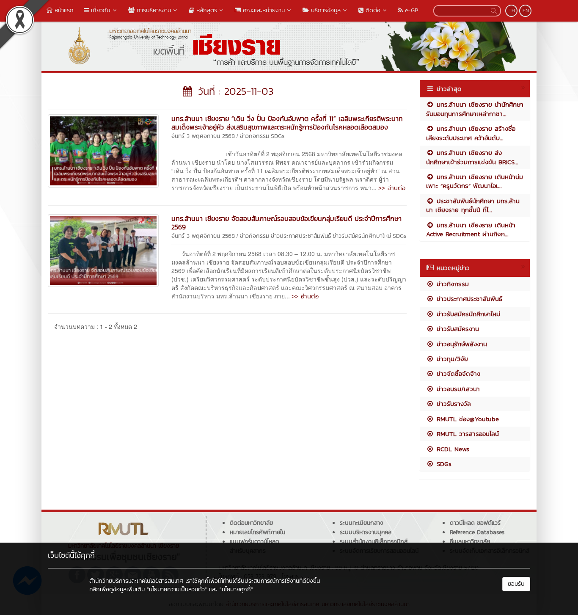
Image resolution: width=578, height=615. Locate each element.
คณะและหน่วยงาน (263, 10)
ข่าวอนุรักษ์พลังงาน (460, 344)
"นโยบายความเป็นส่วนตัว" (177, 589)
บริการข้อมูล (325, 10)
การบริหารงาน (153, 10)
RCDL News (451, 449)
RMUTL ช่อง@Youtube (466, 419)
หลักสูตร (205, 10)
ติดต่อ (371, 10)
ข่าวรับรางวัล (452, 403)
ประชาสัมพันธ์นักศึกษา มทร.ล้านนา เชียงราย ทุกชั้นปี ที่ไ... (473, 205)
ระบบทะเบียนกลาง (361, 522)
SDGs (277, 136)
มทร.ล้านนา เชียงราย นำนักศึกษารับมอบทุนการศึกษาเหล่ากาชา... (474, 108)
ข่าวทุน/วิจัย (451, 359)
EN (526, 10)
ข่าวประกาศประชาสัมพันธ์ (301, 236)
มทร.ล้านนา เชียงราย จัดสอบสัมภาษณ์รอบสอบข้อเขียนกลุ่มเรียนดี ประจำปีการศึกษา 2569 (286, 222)
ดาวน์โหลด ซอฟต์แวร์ (475, 522)
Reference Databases (477, 532)
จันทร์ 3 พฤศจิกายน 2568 (203, 136)
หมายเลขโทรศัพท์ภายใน (257, 532)
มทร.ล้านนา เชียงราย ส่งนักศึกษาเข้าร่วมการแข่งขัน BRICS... (472, 157)
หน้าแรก (63, 10)
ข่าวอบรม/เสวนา (457, 389)
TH (512, 10)
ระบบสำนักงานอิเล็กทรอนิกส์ (373, 541)
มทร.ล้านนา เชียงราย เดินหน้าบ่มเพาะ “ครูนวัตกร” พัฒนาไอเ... (474, 181)
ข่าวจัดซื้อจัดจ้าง (457, 373)
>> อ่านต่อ (391, 188)
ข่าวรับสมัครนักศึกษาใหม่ (362, 236)
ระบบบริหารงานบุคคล (365, 532)
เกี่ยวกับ (99, 10)
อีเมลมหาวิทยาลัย (470, 541)
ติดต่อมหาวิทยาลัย (251, 522)
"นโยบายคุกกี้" (236, 589)
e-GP (410, 10)
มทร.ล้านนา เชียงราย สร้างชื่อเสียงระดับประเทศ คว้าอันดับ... (470, 133)
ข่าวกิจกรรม (254, 136)
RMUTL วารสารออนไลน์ (466, 433)
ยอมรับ (516, 583)
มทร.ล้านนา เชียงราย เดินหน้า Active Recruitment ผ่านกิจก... (470, 229)
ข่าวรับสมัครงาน (456, 329)
